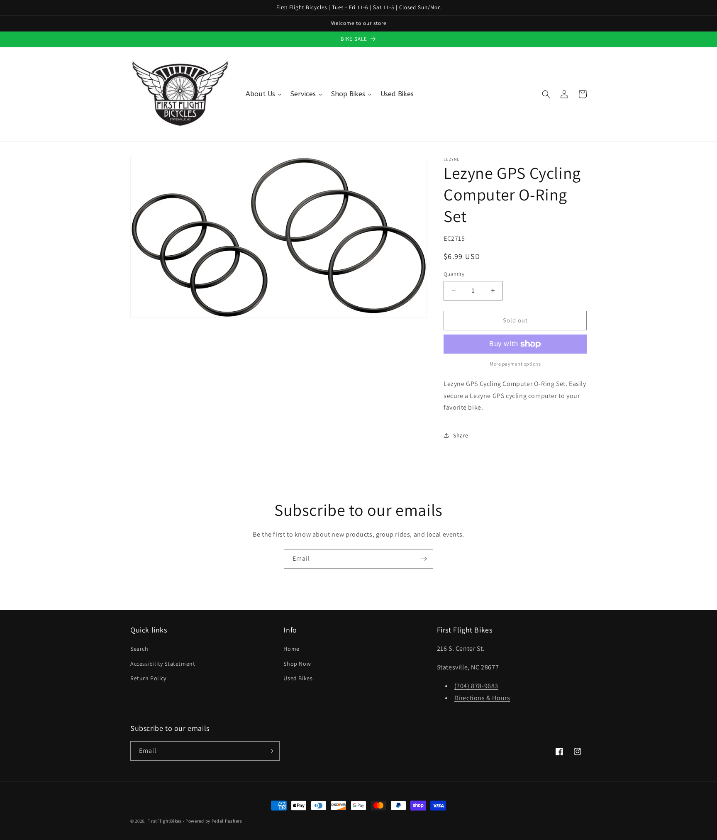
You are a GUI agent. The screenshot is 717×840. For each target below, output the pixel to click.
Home (291, 648)
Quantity (454, 274)
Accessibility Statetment (162, 663)
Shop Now (297, 663)
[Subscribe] (424, 559)
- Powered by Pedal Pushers (212, 821)
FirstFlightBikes (164, 821)
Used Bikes (297, 678)
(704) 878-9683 (476, 685)
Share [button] (460, 435)
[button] (546, 94)
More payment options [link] (515, 364)
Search (139, 648)
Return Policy (148, 678)
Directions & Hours (482, 697)
